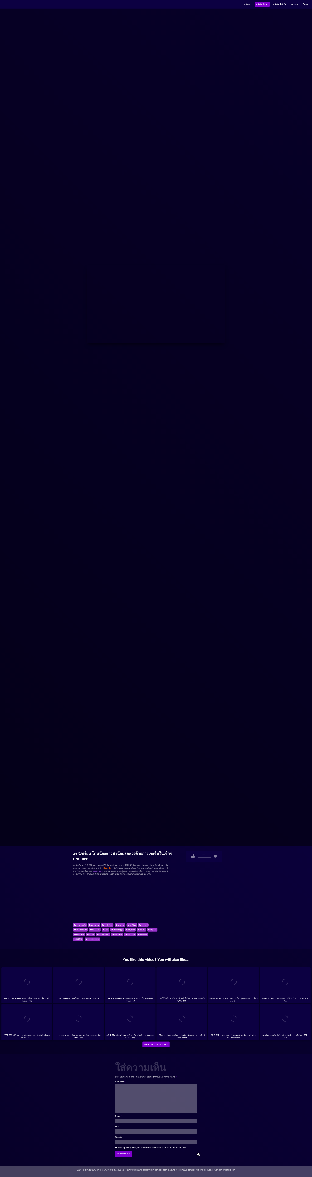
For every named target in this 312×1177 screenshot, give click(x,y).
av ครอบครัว (81, 925)
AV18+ (142, 930)
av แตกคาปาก (81, 930)
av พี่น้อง (132, 925)
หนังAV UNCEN (279, 4)
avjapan (153, 930)
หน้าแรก (247, 4)
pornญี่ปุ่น (131, 934)
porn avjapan (104, 934)
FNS (106, 930)
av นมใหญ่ (95, 925)
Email (118, 1126)
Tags (305, 4)
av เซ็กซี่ (144, 925)
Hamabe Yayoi (93, 939)
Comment (120, 1082)
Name (118, 1116)
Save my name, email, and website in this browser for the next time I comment (152, 1147)
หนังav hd (143, 934)
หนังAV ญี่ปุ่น (261, 4)
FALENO (79, 939)
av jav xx (131, 930)
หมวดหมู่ (294, 4)
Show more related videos (156, 1044)
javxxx (91, 934)
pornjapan (118, 934)
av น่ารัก (121, 925)
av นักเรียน (108, 925)
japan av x (80, 934)
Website (118, 1137)
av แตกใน (96, 930)
